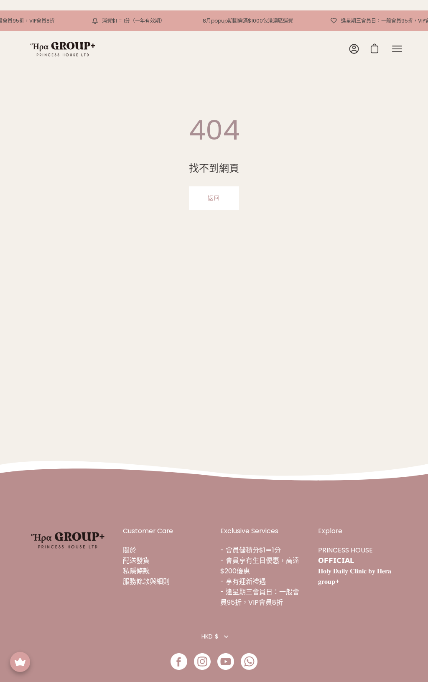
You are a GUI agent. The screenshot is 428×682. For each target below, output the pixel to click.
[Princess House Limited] (62, 49)
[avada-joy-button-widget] (20, 662)
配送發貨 (136, 560)
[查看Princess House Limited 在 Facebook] (179, 661)
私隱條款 (136, 571)
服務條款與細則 (146, 581)
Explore (330, 531)
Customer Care (148, 531)
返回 (214, 197)
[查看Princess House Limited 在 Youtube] (225, 661)
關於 (129, 550)
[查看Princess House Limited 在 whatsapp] (249, 661)
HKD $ (209, 636)
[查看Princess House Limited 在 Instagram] (202, 661)
